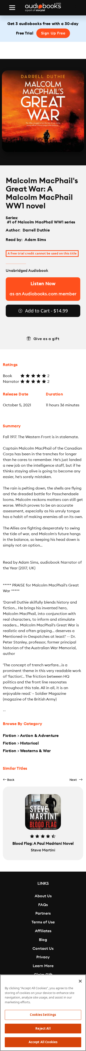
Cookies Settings (43, 1015)
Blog (43, 940)
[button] (8, 780)
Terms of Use (43, 922)
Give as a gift (46, 338)
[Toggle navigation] (12, 7)
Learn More (43, 966)
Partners (43, 913)
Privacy (43, 957)
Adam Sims (35, 239)
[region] (43, 1012)
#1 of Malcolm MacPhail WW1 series (41, 222)
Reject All (42, 1028)
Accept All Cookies (43, 1042)
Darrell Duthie (36, 230)
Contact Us (43, 948)
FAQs (43, 905)
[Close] (80, 981)
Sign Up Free (53, 33)
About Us (43, 896)
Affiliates (43, 931)
